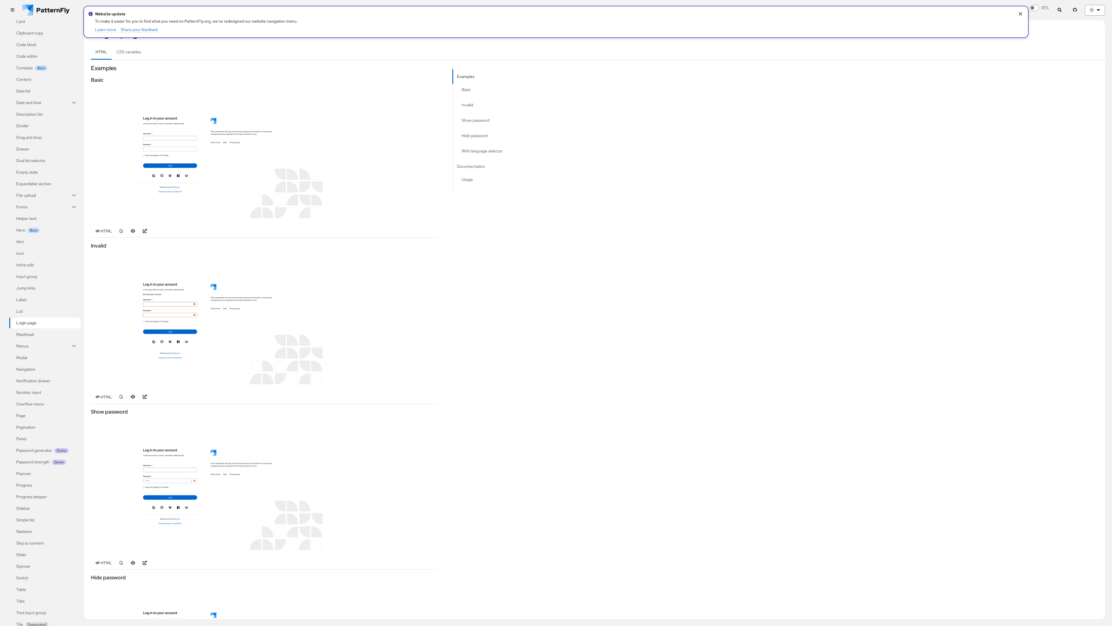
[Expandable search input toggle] (1059, 10)
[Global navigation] (12, 10)
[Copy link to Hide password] (88, 577)
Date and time (28, 102)
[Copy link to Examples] (88, 68)
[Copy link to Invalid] (88, 245)
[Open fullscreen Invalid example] (207, 319)
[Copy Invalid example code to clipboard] (121, 397)
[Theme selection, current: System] (1095, 10)
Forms (22, 207)
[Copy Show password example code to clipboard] (121, 563)
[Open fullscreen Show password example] (207, 485)
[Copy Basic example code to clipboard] (121, 231)
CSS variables (128, 51)
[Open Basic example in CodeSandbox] (132, 231)
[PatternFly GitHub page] (1074, 10)
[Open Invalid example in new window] (144, 397)
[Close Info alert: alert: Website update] (1020, 14)
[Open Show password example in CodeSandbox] (132, 563)
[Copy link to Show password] (88, 411)
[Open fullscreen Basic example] (207, 153)
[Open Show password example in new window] (144, 563)
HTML (101, 51)
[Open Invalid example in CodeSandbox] (132, 397)
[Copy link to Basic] (88, 80)
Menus (22, 346)
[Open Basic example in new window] (144, 231)
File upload (26, 195)
